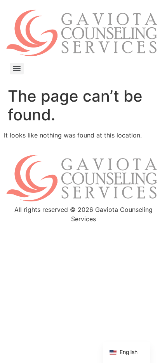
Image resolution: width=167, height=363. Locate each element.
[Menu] (17, 68)
